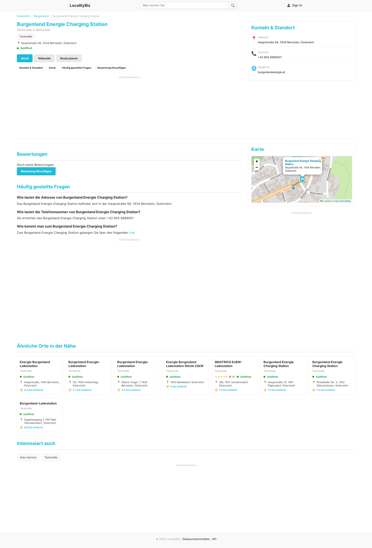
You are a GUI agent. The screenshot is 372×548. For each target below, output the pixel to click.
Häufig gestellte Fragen (76, 67)
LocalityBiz (80, 5)
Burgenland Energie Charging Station (303, 162)
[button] (303, 180)
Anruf (24, 58)
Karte (52, 67)
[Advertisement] (129, 106)
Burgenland (41, 16)
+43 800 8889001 (270, 57)
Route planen (69, 58)
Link (132, 233)
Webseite (44, 58)
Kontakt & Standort (31, 67)
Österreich (23, 16)
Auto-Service (28, 457)
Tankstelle (25, 36)
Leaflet (326, 201)
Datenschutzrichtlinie (196, 539)
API (214, 539)
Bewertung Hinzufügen (111, 67)
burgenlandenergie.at (271, 72)
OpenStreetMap (342, 201)
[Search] (233, 5)
